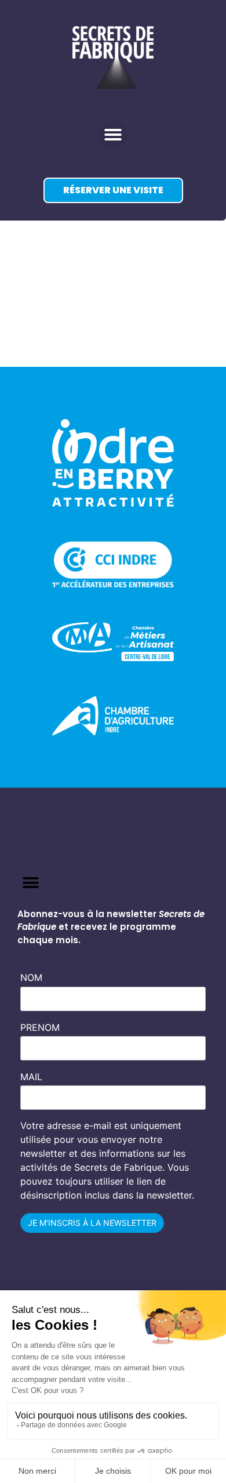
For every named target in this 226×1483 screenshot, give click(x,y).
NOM (31, 977)
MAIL (31, 1076)
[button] (113, 135)
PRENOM (40, 1027)
